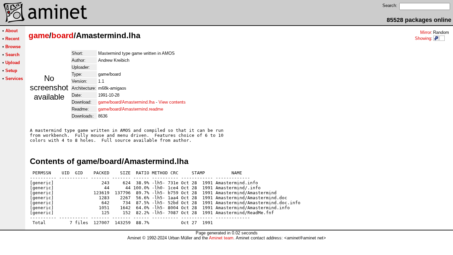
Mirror (425, 32)
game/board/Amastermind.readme (130, 109)
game (39, 35)
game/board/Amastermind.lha (126, 102)
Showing (423, 38)
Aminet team (221, 237)
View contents (172, 102)
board (62, 35)
